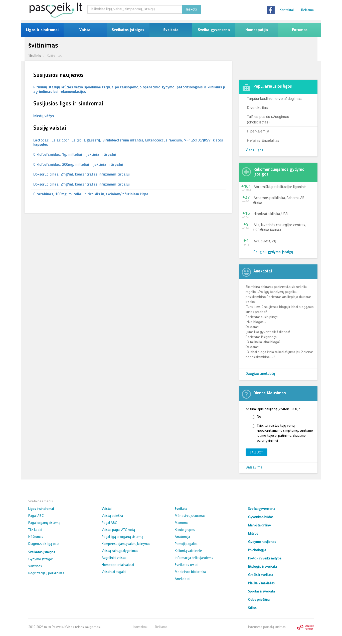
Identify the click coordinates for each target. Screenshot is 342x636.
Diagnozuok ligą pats (43, 544)
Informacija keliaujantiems (194, 558)
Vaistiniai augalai (114, 572)
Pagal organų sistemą (44, 523)
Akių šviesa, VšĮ (265, 241)
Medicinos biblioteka (190, 572)
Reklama (307, 10)
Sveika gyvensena (214, 30)
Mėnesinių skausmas (190, 516)
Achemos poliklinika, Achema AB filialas (278, 200)
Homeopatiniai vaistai (118, 565)
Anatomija (182, 537)
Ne (259, 417)
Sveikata (171, 30)
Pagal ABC (36, 516)
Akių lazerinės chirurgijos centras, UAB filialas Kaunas (279, 227)
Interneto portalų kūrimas (267, 627)
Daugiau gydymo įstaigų (273, 252)
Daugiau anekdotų (260, 374)
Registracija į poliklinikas (46, 573)
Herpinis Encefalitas (263, 140)
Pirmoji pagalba (186, 544)
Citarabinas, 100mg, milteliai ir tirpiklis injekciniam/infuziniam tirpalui (92, 194)
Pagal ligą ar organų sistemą (122, 537)
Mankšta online (259, 525)
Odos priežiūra (259, 600)
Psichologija (257, 550)
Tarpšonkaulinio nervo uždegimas (274, 98)
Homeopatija (256, 30)
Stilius (252, 608)
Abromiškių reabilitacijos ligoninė (280, 187)
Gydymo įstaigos (41, 559)
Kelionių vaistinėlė (188, 551)
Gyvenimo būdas (260, 517)
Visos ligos (254, 150)
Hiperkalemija (258, 130)
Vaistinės (35, 566)
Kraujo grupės (185, 530)
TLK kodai (35, 530)
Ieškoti (191, 10)
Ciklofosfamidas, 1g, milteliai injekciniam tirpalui (74, 155)
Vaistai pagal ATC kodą (118, 530)
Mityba (253, 534)
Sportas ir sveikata (261, 591)
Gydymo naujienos (262, 542)
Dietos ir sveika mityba (264, 558)
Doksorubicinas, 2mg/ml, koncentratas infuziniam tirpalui (81, 175)
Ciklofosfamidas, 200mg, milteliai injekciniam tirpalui (78, 165)
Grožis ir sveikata (260, 575)
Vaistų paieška (112, 516)
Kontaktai (287, 10)
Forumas (299, 30)
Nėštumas (35, 537)
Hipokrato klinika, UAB (271, 214)
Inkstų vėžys (43, 116)
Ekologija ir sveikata (262, 567)
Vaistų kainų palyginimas (120, 551)
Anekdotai (182, 579)
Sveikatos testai (186, 565)
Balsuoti (256, 452)
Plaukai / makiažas (261, 583)
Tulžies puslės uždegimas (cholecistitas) (268, 119)
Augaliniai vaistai (114, 558)
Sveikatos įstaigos (128, 30)
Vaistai (85, 30)
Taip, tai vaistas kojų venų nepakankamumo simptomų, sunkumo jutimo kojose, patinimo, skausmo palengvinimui (285, 433)
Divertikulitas (257, 107)
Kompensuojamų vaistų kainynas (126, 544)
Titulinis (34, 55)
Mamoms (181, 523)
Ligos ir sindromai (42, 30)
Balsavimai (254, 467)
